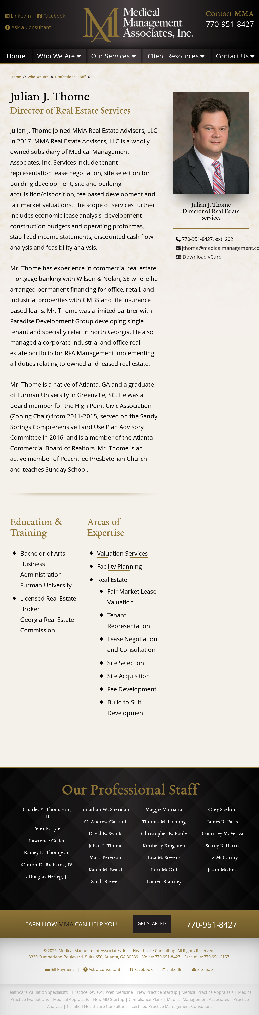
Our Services (111, 56)
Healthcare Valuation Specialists (37, 992)
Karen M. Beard (105, 870)
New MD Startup (108, 999)
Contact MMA (229, 14)
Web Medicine (119, 992)
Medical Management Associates (198, 999)
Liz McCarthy (222, 858)
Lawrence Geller (47, 841)
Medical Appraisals (71, 999)
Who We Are (57, 56)
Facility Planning (119, 566)
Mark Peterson (105, 858)
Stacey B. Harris (222, 846)
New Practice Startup (157, 992)
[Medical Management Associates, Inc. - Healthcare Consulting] (138, 40)
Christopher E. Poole (164, 834)
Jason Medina (222, 870)
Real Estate (112, 580)
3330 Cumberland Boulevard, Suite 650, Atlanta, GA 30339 (83, 957)
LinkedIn (173, 969)
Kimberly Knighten (163, 846)
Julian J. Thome (105, 846)
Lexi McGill (164, 870)
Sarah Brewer (105, 882)
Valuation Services (122, 553)
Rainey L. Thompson (47, 853)
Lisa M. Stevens (163, 858)
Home (18, 56)
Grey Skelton (222, 810)
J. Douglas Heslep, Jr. (47, 877)
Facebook (143, 969)
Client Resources (174, 56)
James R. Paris (222, 822)
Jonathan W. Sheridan (105, 810)
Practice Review (87, 992)
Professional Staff (70, 76)
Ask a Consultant (104, 969)
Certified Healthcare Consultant (97, 1006)
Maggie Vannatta (163, 810)
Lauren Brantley (163, 882)
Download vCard (201, 256)
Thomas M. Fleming (164, 822)
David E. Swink (105, 834)
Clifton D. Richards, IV (46, 865)
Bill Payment (62, 969)
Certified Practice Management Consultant (171, 1006)
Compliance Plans (146, 999)
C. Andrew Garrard (105, 822)
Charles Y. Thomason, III (47, 813)
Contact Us (233, 56)
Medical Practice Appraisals (208, 992)
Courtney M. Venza (222, 834)
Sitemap (204, 969)
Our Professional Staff (130, 791)
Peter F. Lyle (46, 829)
